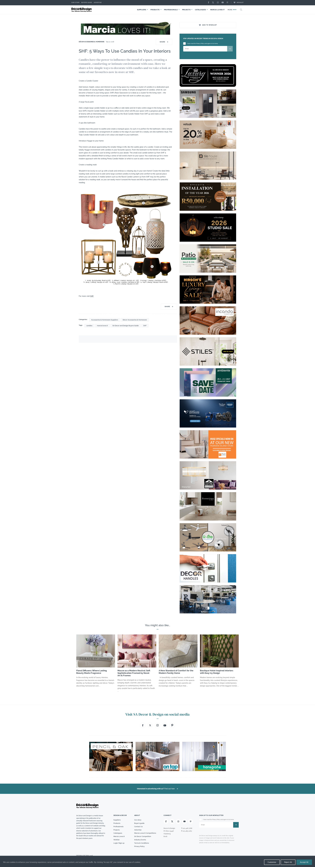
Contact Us (138, 826)
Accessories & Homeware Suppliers (104, 320)
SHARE (164, 42)
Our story (75, 2)
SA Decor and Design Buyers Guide (125, 326)
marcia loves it (102, 326)
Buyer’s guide (139, 823)
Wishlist (240, 2)
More (230, 10)
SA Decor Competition (142, 836)
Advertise (98, 2)
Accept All (304, 862)
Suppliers (141, 10)
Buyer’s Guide (86, 2)
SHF (145, 326)
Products (154, 10)
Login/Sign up (118, 843)
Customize (272, 862)
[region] (157, 861)
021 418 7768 (187, 828)
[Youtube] (223, 2)
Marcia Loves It (217, 10)
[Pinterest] (228, 2)
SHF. (92, 296)
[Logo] (81, 10)
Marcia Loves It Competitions (145, 833)
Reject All (288, 862)
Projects (186, 10)
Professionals (171, 10)
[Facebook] (209, 2)
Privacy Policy (139, 846)
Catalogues (200, 10)
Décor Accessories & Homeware (91, 42)
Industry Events (140, 840)
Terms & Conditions (141, 843)
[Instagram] (218, 2)
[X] (213, 2)
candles (89, 326)
